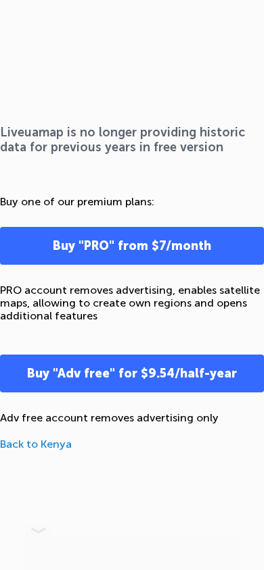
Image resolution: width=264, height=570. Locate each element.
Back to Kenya (36, 444)
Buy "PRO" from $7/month (132, 245)
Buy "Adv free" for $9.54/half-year (132, 373)
